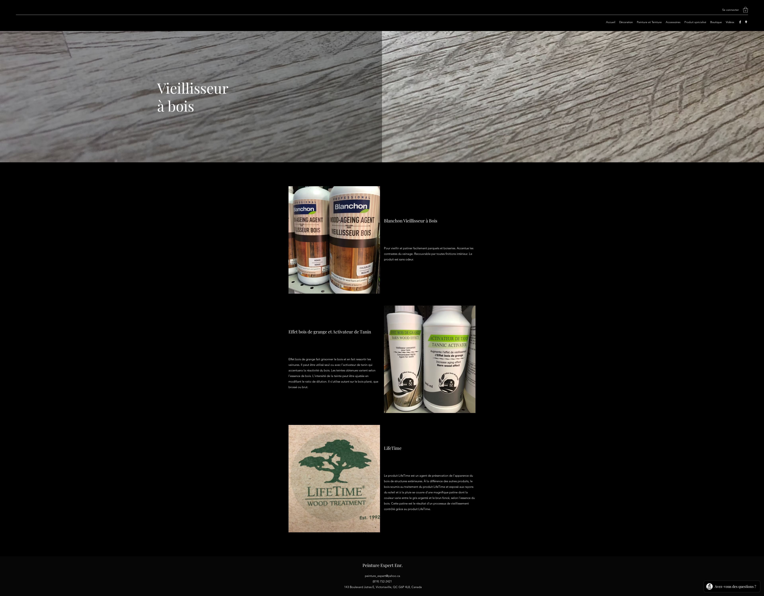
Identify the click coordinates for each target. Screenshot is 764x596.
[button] (745, 10)
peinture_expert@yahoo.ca (382, 576)
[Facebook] (740, 22)
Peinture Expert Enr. (383, 565)
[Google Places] (746, 22)
